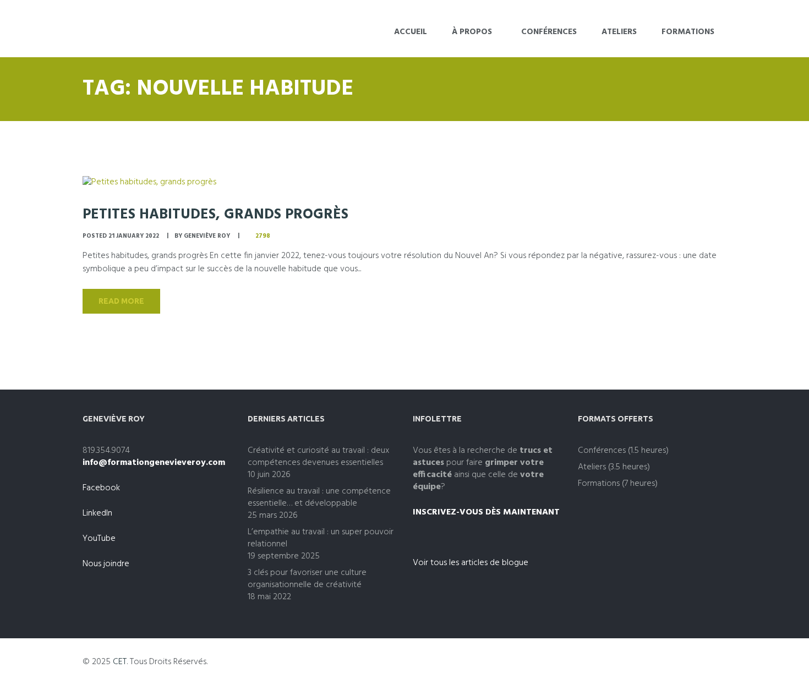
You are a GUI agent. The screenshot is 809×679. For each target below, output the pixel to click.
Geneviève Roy (207, 236)
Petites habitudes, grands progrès (215, 215)
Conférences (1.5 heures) (623, 450)
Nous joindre (106, 564)
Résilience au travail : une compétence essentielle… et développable (319, 497)
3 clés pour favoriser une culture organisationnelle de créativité (307, 579)
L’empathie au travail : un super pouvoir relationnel (320, 538)
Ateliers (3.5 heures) (614, 467)
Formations (688, 32)
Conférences (549, 32)
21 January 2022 (133, 236)
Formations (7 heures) (618, 484)
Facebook (101, 488)
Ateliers (619, 32)
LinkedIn (97, 513)
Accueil (410, 32)
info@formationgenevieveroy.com (154, 463)
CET (120, 662)
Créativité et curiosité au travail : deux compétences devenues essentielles (318, 456)
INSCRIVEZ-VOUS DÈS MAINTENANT (486, 512)
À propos (472, 32)
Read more (121, 301)
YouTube (99, 539)
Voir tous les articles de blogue (470, 563)
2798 (262, 236)
